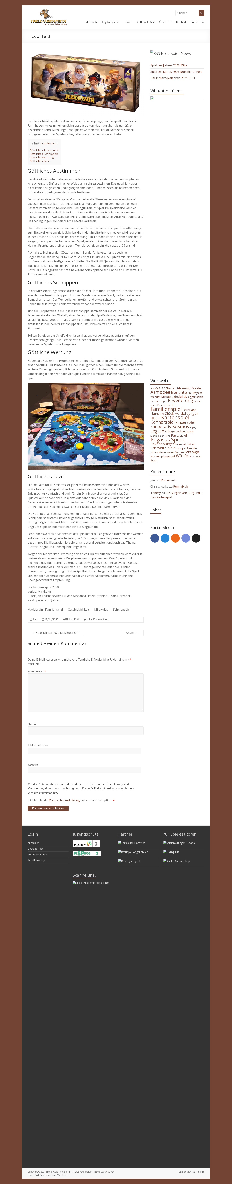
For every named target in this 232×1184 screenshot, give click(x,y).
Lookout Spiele (185, 431)
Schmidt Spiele (162, 447)
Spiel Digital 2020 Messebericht (55, 633)
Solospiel (181, 448)
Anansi (132, 633)
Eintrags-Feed (36, 848)
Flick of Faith (72, 619)
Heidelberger (186, 413)
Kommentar (37, 671)
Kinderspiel (185, 422)
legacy (193, 427)
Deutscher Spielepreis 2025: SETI (172, 78)
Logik (172, 431)
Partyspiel (179, 435)
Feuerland (189, 410)
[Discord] (185, 538)
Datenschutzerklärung (64, 800)
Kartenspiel (175, 417)
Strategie (192, 452)
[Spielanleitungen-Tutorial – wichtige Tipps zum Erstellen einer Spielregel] (179, 843)
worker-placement (162, 456)
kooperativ (160, 426)
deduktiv (180, 396)
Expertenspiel (165, 405)
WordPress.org (36, 860)
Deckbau (167, 397)
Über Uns (165, 22)
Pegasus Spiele (167, 439)
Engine (164, 401)
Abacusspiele (173, 388)
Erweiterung (180, 400)
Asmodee (160, 392)
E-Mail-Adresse (38, 745)
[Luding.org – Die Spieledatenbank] (171, 852)
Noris (167, 435)
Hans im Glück (162, 413)
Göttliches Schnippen (44, 154)
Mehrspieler (157, 435)
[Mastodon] (165, 538)
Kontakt (181, 22)
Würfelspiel (195, 456)
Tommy (155, 493)
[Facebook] (154, 538)
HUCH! (155, 418)
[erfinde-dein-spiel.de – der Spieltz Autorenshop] (176, 861)
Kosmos (180, 426)
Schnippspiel (121, 610)
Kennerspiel (162, 422)
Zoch (153, 460)
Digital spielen (111, 22)
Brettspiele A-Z (145, 22)
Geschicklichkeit (78, 610)
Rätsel (191, 444)
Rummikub (168, 480)
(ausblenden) (48, 143)
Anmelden (33, 843)
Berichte (179, 392)
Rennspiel (180, 444)
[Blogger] (175, 538)
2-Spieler (157, 388)
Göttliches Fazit (40, 161)
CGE (189, 393)
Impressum (197, 22)
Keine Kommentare (96, 619)
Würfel (182, 456)
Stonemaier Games (171, 452)
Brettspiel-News (176, 53)
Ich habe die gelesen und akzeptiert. (73, 800)
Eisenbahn (155, 401)
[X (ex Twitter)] (196, 538)
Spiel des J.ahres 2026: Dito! (168, 65)
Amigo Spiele (191, 388)
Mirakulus (101, 610)
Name (32, 724)
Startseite (91, 22)
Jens (35, 619)
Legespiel (159, 431)
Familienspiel (54, 610)
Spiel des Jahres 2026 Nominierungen (176, 72)
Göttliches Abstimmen (44, 150)
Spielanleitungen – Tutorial (191, 1172)
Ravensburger (162, 443)
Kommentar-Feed (38, 854)
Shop (128, 22)
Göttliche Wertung (42, 157)
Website (33, 765)
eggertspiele (195, 397)
